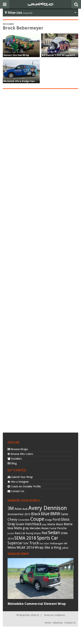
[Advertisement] (40, 260)
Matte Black (55, 524)
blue (45, 513)
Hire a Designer (19, 481)
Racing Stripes (33, 533)
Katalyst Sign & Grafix (14, 52)
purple (11, 533)
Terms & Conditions (54, 615)
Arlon (18, 509)
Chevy (12, 519)
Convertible (23, 520)
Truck (34, 543)
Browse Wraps (19, 449)
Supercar (15, 543)
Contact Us (17, 491)
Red (44, 533)
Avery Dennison (47, 508)
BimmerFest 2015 (19, 514)
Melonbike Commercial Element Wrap (37, 604)
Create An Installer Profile (25, 486)
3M (11, 508)
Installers (16, 458)
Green (20, 524)
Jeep (44, 524)
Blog (14, 463)
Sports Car (47, 538)
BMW (55, 513)
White (12, 547)
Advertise (58, 622)
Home (48, 622)
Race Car (20, 533)
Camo (64, 514)
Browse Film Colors (21, 453)
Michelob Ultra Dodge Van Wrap (22, 81)
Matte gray (21, 528)
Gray (11, 524)
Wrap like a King (48, 547)
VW (65, 543)
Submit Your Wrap (22, 477)
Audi (25, 508)
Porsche (61, 528)
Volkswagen (56, 543)
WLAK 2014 (25, 547)
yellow (65, 548)
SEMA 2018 (25, 538)
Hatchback (33, 524)
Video (46, 543)
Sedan (54, 532)
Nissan (45, 528)
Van (41, 543)
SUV (25, 543)
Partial (53, 528)
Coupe (37, 519)
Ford (56, 519)
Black (35, 514)
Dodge (48, 520)
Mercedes (35, 528)
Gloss (65, 519)
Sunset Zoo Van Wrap (16, 55)
